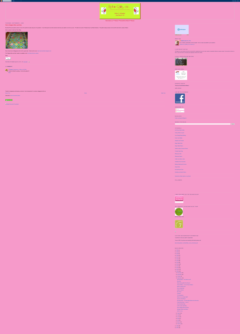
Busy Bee (179, 281)
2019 (177, 253)
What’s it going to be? (181, 286)
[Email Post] (29, 61)
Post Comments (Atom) (15, 95)
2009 (177, 271)
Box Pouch (179, 291)
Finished (178, 293)
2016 (177, 258)
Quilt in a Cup (179, 310)
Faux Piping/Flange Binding (180, 135)
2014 (177, 262)
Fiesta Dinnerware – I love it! (182, 302)
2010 (177, 269)
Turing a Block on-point (179, 132)
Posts (177, 109)
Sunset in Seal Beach (181, 298)
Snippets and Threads (179, 140)
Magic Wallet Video (178, 143)
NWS (188, 34)
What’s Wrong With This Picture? (183, 282)
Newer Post (7, 93)
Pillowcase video (178, 153)
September (179, 277)
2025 (177, 251)
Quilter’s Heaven (180, 289)
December (179, 272)
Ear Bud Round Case (179, 169)
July (178, 314)
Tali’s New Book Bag (181, 303)
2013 (177, 264)
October (179, 276)
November (179, 274)
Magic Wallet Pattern (179, 145)
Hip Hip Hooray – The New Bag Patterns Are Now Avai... (188, 300)
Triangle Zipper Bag (179, 151)
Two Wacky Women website (32, 53)
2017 (177, 257)
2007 (177, 327)
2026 (177, 250)
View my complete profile (187, 44)
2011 (177, 267)
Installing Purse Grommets (180, 161)
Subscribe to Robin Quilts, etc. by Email (182, 176)
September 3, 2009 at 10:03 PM (20, 69)
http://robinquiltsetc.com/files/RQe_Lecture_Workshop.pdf (186, 242)
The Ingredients (180, 295)
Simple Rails (177, 166)
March (178, 321)
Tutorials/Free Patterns (125, 20)
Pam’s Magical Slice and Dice (13, 25)
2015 (177, 260)
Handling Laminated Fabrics (180, 172)
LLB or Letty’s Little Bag (181, 305)
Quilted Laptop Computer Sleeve (181, 148)
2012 (177, 265)
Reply (9, 72)
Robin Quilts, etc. (109, 20)
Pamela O (11, 69)
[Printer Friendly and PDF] (8, 100)
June (178, 316)
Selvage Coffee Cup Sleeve (182, 309)
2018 (177, 255)
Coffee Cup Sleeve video (180, 158)
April (178, 320)
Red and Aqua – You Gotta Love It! (184, 279)
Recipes (132, 20)
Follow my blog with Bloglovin (180, 118)
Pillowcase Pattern (178, 156)
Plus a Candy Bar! (180, 288)
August (178, 313)
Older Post (163, 93)
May (178, 318)
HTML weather (182, 29)
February (179, 323)
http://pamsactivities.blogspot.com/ (44, 50)
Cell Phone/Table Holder (179, 130)
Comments (178, 111)
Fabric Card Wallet (178, 137)
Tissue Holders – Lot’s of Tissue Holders (185, 284)
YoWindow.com (178, 34)
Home (85, 93)
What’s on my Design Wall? (182, 296)
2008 (177, 325)
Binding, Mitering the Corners (180, 164)
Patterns (116, 20)
